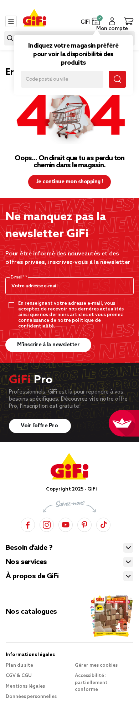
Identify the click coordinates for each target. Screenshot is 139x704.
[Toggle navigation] (11, 21)
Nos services (26, 562)
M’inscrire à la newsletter (48, 345)
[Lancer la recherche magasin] (117, 79)
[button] (96, 21)
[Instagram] (47, 523)
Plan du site (19, 665)
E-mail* (18, 277)
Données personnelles (31, 696)
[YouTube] (65, 523)
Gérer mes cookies (96, 665)
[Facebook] (28, 523)
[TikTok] (103, 523)
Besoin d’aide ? (29, 548)
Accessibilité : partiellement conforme (91, 682)
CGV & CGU (19, 675)
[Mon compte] (112, 21)
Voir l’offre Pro (40, 426)
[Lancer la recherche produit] (10, 38)
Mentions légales (25, 686)
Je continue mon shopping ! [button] (69, 182)
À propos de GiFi (32, 576)
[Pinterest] (84, 523)
